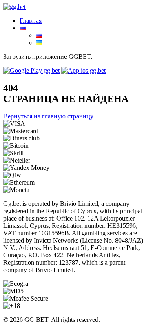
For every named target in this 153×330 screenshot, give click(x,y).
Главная (31, 20)
